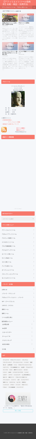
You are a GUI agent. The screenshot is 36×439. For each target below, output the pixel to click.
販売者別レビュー (7, 321)
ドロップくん (25, 359)
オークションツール (8, 270)
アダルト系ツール (22, 7)
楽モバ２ (5, 377)
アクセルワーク (29, 367)
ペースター (26, 362)
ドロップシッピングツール (10, 274)
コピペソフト (6, 367)
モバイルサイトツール (8, 278)
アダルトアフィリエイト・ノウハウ (12, 297)
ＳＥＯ (10, 369)
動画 (31, 362)
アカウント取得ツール (8, 238)
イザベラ (10, 374)
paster (10, 372)
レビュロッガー (17, 374)
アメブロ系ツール (7, 266)
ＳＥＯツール (12, 382)
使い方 (4, 364)
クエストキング (7, 340)
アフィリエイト (6, 379)
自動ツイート (11, 377)
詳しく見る (18, 410)
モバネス (26, 369)
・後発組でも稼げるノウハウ (10, 124)
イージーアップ (20, 387)
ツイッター (18, 384)
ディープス (5, 369)
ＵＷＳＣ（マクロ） (8, 305)
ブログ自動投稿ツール (8, 246)
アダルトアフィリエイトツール (24, 364)
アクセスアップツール (8, 250)
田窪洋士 (24, 382)
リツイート (13, 379)
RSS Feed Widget (18, 208)
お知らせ (4, 289)
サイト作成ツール (7, 258)
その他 (4, 349)
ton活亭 (4, 328)
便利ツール (5, 309)
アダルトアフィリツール (9, 234)
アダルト (5, 387)
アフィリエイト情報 (14, 122)
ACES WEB (5, 344)
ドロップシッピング (7, 362)
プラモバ (12, 384)
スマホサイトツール (8, 242)
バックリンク (6, 384)
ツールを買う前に (7, 317)
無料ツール (5, 313)
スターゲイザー (7, 332)
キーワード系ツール (8, 254)
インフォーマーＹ (24, 379)
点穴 (18, 379)
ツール (15, 364)
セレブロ (18, 382)
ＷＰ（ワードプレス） (8, 301)
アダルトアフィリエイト (15, 359)
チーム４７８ (6, 336)
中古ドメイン (25, 384)
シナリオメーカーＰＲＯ (18, 372)
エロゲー (5, 374)
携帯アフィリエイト (18, 369)
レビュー (5, 372)
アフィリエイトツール (8, 7)
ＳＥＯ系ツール (6, 262)
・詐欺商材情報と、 (7, 120)
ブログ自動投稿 (12, 387)
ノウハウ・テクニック (8, 293)
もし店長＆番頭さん (26, 374)
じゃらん (26, 372)
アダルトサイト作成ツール (21, 377)
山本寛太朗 (5, 324)
